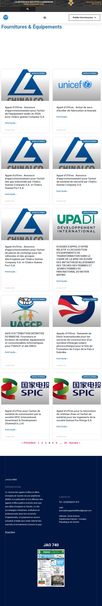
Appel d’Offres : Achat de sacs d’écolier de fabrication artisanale (76, 109)
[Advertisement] (51, 49)
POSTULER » (10, 123)
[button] (45, 17)
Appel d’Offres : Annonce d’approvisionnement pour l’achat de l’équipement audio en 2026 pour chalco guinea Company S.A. (25, 112)
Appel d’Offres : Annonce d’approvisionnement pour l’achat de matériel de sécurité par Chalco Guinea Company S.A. (76, 180)
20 (65, 442)
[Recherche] (27, 9)
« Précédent (29, 442)
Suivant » (74, 442)
